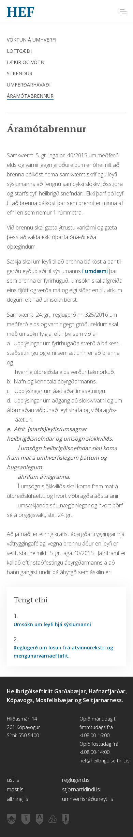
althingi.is (17, 799)
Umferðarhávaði (28, 84)
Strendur (19, 73)
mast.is (15, 789)
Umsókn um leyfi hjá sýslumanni (52, 624)
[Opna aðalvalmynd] (123, 11)
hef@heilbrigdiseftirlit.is (104, 760)
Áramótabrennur (30, 96)
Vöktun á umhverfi (31, 39)
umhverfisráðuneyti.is (87, 799)
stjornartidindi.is (81, 789)
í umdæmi (95, 271)
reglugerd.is (76, 780)
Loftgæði (19, 51)
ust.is (13, 780)
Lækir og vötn (25, 62)
